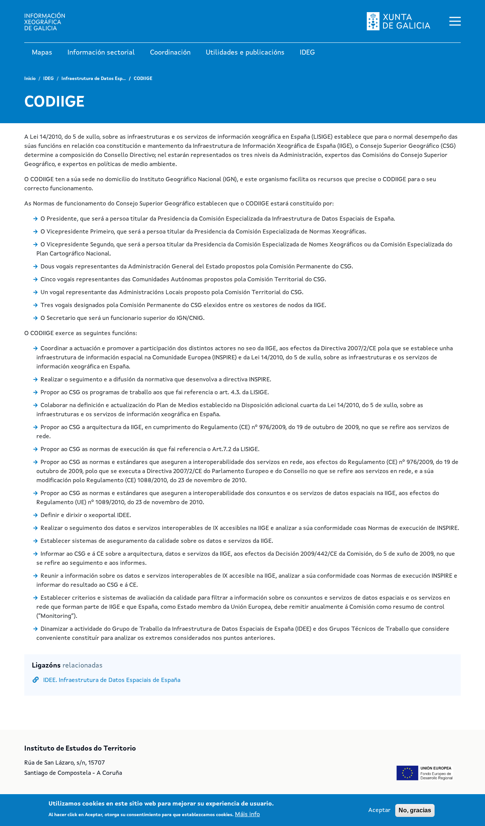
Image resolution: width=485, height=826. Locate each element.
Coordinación (170, 52)
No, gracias (415, 810)
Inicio (30, 79)
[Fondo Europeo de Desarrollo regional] (424, 773)
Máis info (247, 815)
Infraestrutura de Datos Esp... (93, 79)
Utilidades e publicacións (245, 52)
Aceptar (379, 810)
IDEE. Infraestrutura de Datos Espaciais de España (111, 680)
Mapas (42, 52)
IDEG (307, 52)
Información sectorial (101, 52)
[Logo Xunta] (50, 21)
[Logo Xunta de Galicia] (398, 21)
